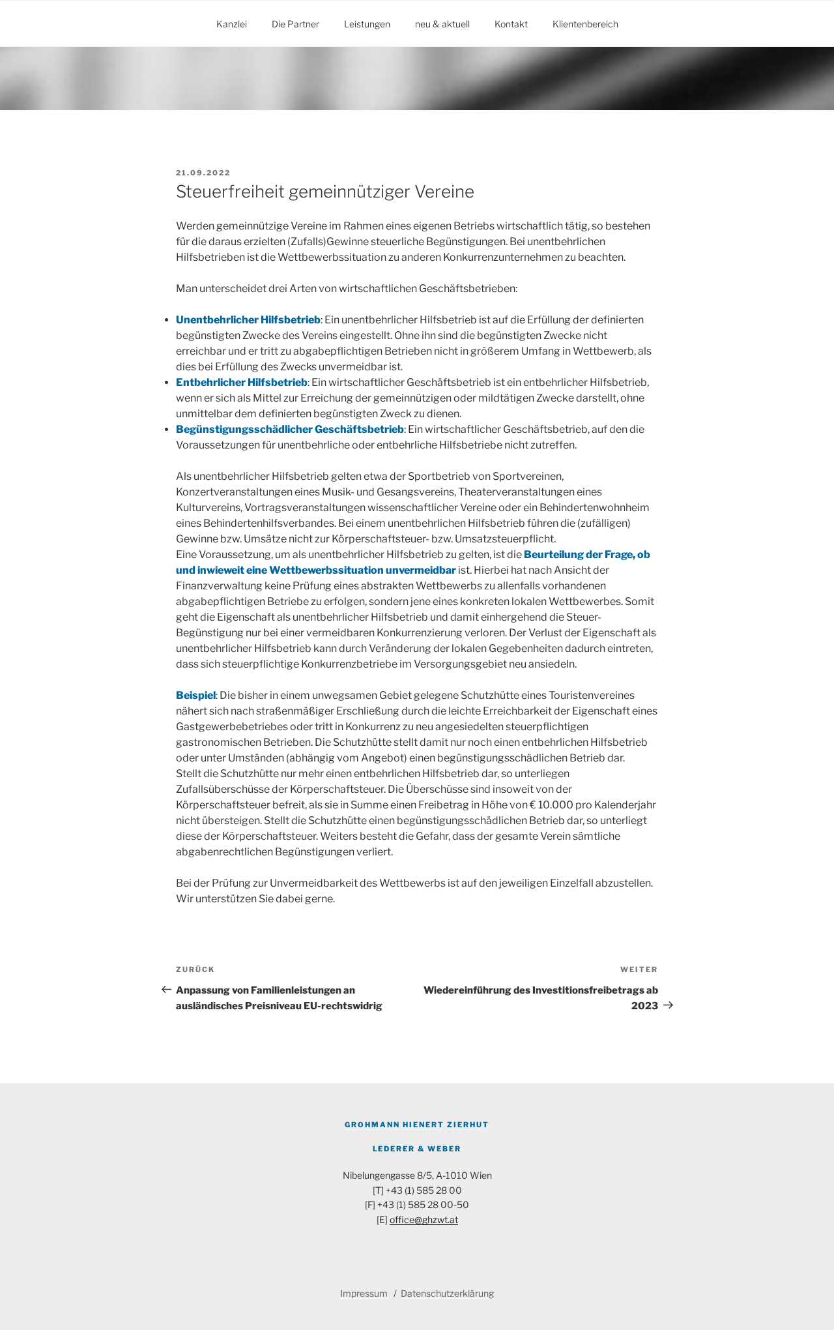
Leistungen (367, 23)
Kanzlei (231, 23)
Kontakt (511, 23)
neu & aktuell (442, 23)
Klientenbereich (585, 23)
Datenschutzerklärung (447, 1293)
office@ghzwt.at (424, 1219)
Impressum (365, 1293)
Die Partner (295, 23)
